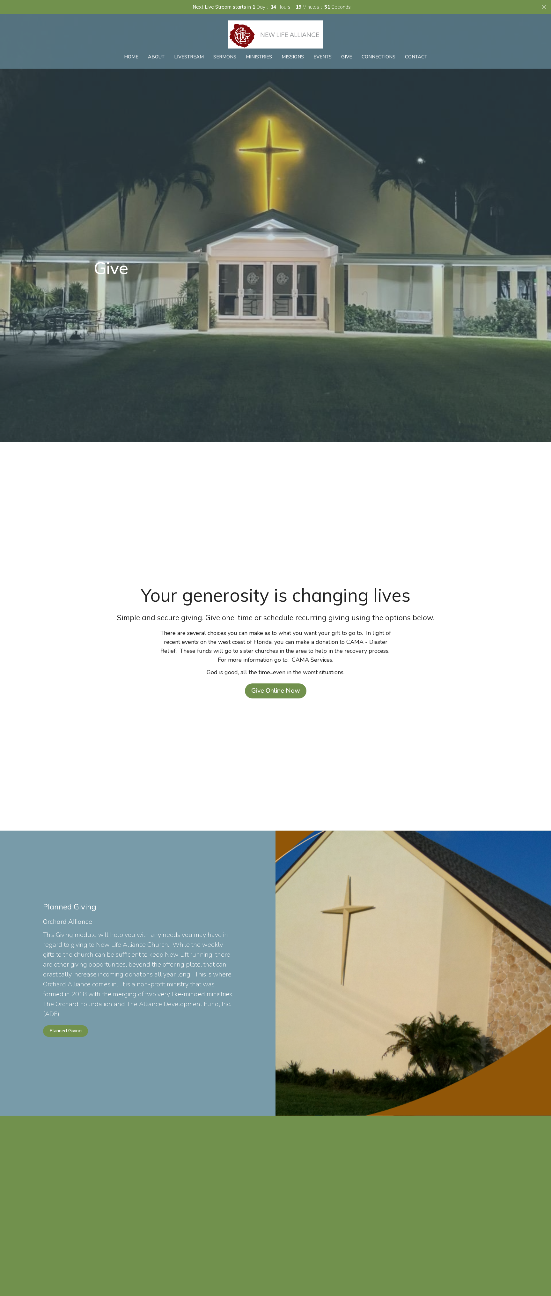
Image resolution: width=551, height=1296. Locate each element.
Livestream (189, 57)
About (156, 57)
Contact (416, 57)
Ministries (259, 57)
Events (322, 57)
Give (346, 57)
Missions (293, 57)
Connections (378, 57)
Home (131, 57)
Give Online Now (275, 690)
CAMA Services (312, 660)
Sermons (224, 57)
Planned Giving (65, 1031)
